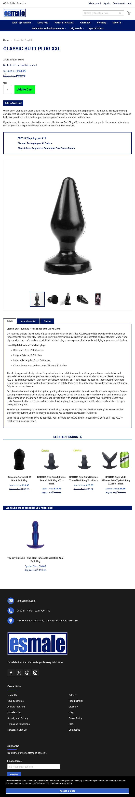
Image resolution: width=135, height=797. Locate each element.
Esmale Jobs (13, 712)
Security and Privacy (17, 718)
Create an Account (122, 3)
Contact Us (74, 729)
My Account (95, 3)
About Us (12, 695)
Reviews (47, 321)
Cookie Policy (75, 718)
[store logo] (14, 13)
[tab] (9, 321)
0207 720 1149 (42, 610)
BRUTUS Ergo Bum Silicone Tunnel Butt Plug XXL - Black (51, 480)
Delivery (73, 695)
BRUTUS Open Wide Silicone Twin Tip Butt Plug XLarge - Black (116, 480)
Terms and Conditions (18, 724)
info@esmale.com (26, 600)
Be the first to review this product (20, 65)
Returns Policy (76, 701)
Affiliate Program (16, 706)
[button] (15, 3)
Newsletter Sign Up (17, 729)
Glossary (73, 706)
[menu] (67, 25)
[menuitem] (21, 23)
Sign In (106, 3)
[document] (67, 786)
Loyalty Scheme (15, 701)
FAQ (71, 712)
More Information (28, 321)
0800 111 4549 (24, 610)
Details (10, 321)
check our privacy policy (61, 783)
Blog (71, 724)
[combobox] (103, 13)
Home (6, 40)
